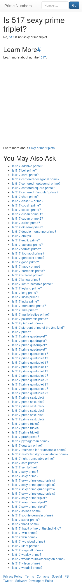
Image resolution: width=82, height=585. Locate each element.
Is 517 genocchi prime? (28, 257)
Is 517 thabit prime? (26, 524)
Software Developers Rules (34, 580)
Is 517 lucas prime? (25, 297)
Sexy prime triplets (42, 148)
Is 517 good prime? (25, 262)
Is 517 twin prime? (24, 532)
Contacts (43, 576)
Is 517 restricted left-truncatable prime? (39, 449)
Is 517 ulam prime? (25, 546)
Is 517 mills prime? (25, 310)
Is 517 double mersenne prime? (34, 231)
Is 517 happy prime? (26, 266)
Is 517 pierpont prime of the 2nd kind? (38, 327)
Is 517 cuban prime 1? (27, 214)
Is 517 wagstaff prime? (27, 550)
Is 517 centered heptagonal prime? (36, 183)
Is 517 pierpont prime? (27, 323)
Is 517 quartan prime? (27, 445)
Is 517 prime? (21, 332)
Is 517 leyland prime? (27, 288)
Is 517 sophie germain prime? (32, 515)
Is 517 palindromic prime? (30, 319)
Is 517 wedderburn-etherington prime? (38, 559)
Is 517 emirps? (22, 236)
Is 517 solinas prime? (27, 511)
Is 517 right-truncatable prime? (33, 458)
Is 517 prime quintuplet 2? (30, 375)
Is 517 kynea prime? (26, 279)
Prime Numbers (18, 5)
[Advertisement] (41, 102)
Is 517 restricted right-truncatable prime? (40, 454)
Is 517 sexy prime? (25, 471)
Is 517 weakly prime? (26, 554)
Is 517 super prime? (26, 519)
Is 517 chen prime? (25, 196)
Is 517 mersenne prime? (29, 305)
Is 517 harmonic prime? (28, 270)
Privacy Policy (12, 576)
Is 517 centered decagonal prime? (35, 179)
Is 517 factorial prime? (27, 244)
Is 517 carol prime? (25, 174)
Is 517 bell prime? (24, 170)
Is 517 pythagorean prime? (30, 441)
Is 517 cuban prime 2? (27, 218)
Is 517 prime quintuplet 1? (30, 353)
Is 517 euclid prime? (26, 240)
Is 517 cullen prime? (26, 222)
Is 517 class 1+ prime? (27, 201)
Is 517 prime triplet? (26, 423)
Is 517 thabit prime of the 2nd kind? (36, 528)
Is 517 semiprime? (25, 467)
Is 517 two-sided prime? (28, 541)
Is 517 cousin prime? (26, 205)
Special (57, 576)
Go (74, 5)
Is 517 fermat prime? (26, 249)
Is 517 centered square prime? (33, 188)
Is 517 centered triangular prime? (35, 192)
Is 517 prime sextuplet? (28, 397)
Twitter (7, 580)
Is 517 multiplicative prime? (31, 314)
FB (67, 576)
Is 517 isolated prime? (27, 275)
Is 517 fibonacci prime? (28, 253)
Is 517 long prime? (25, 292)
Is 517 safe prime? (25, 463)
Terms (29, 576)
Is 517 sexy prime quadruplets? (34, 480)
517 (11, 37)
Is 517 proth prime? (25, 436)
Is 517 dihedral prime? (27, 227)
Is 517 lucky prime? (25, 301)
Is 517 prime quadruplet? (29, 336)
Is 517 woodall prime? (27, 567)
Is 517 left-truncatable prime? (32, 284)
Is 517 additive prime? (27, 166)
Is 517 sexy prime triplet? (29, 498)
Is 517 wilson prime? (26, 563)
